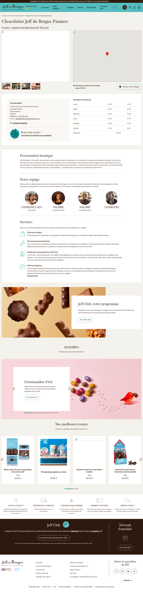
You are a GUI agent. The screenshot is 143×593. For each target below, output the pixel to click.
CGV (54, 587)
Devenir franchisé (42, 573)
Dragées (70, 7)
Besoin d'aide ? (75, 570)
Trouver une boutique (43, 566)
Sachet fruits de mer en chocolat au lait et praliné (125, 470)
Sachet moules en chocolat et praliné (89, 470)
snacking (95, 531)
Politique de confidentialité (83, 587)
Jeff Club (73, 573)
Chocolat (45, 7)
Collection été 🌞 (31, 7)
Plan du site (46, 587)
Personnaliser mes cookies (104, 587)
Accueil (4, 16)
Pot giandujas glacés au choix (53, 472)
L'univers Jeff (103, 7)
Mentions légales (65, 587)
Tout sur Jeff (40, 570)
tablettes (75, 531)
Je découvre (32, 402)
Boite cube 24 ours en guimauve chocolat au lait (18, 470)
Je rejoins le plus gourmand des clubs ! (53, 538)
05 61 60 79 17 (23, 116)
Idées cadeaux (56, 7)
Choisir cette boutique (131, 87)
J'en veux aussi (33, 397)
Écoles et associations (78, 566)
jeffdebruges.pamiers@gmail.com (28, 119)
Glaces (80, 7)
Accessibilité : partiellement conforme (83, 577)
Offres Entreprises (76, 562)
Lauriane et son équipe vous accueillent (36, 135)
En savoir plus (32, 276)
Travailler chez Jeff (42, 577)
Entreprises (91, 7)
